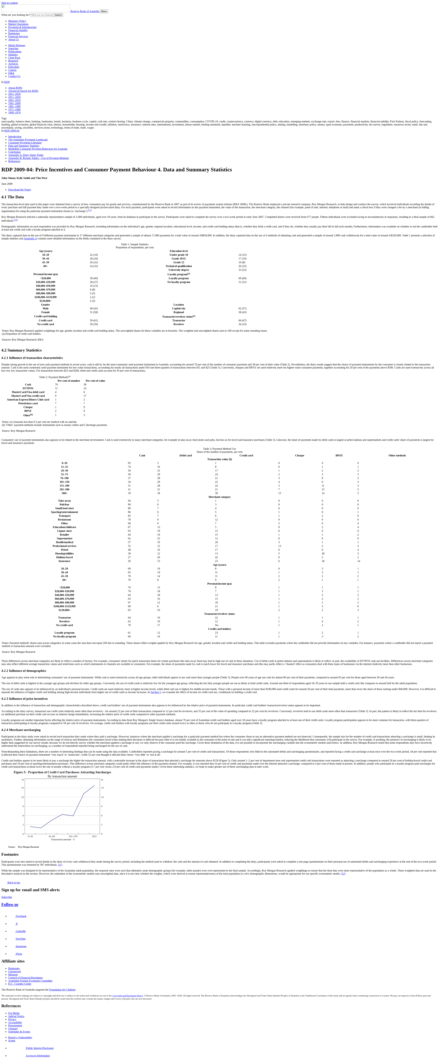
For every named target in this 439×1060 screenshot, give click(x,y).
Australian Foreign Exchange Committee (30, 980)
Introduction (14, 136)
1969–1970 (14, 112)
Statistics (13, 54)
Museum (13, 974)
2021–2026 (14, 94)
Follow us (9, 904)
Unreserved (14, 971)
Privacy (12, 1019)
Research (13, 60)
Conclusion (14, 151)
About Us (13, 39)
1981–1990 (14, 106)
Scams (11, 1040)
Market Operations (18, 24)
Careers (12, 70)
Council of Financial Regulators (25, 977)
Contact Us (14, 76)
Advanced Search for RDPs (23, 90)
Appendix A (30, 238)
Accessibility (15, 1022)
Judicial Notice (16, 1016)
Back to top (13, 882)
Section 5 (156, 692)
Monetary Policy (17, 21)
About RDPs (15, 87)
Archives (13, 63)
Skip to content (9, 2)
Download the (19, 189)
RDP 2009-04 (11, 130)
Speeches (13, 48)
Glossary (13, 1028)
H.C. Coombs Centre (19, 983)
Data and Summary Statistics (23, 145)
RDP (7, 82)
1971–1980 (14, 109)
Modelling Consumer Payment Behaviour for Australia (37, 148)
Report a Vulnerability (20, 1037)
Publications (14, 51)
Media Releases (16, 45)
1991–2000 (14, 103)
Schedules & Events (19, 1031)
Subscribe (6, 897)
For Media (14, 1013)
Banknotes (14, 33)
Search (58, 15)
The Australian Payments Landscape (28, 139)
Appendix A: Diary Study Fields (25, 155)
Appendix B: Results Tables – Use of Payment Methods (38, 158)
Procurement (15, 1025)
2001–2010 (14, 100)
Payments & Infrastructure (22, 27)
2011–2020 (14, 97)
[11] (90, 210)
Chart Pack (14, 57)
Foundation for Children (62, 989)
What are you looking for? (15, 14)
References (14, 161)
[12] (16, 220)
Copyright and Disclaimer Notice (127, 995)
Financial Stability (18, 30)
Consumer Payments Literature (25, 142)
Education (13, 66)
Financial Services (18, 36)
